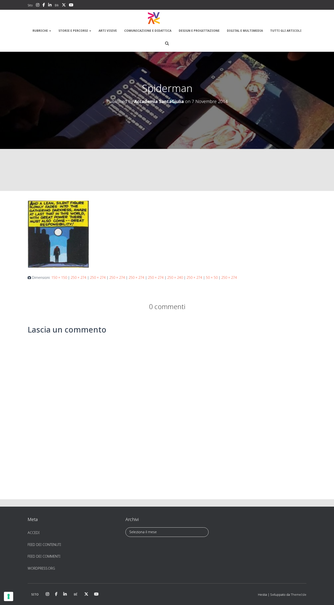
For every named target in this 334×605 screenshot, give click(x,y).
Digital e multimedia (245, 31)
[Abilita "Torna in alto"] (324, 595)
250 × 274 (78, 277)
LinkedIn (50, 5)
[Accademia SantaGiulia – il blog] (167, 18)
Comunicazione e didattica (147, 31)
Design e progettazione (199, 31)
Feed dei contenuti (44, 544)
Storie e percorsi (73, 31)
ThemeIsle (298, 594)
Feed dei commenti (44, 556)
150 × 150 (59, 277)
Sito (30, 5)
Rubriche (41, 31)
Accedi (34, 532)
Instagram (37, 5)
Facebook (44, 5)
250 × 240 (175, 277)
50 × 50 (212, 277)
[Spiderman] (58, 233)
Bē (57, 5)
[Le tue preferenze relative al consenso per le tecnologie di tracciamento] (8, 596)
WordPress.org (41, 568)
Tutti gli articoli (285, 31)
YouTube (71, 5)
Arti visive (108, 31)
